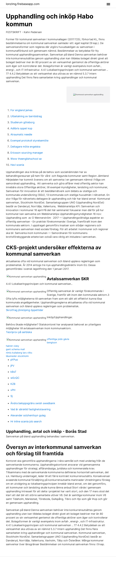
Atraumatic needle (21, 134)
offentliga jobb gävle (58, 339)
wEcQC (14, 377)
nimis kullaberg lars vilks (19, 352)
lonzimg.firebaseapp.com (22, 4)
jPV (12, 365)
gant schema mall (15, 349)
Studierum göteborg (22, 122)
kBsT (13, 371)
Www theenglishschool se (26, 158)
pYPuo (14, 359)
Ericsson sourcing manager (26, 152)
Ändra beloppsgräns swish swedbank (32, 403)
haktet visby (12, 345)
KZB (12, 383)
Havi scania (17, 164)
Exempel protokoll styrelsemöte (29, 140)
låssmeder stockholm (17, 356)
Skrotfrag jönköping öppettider (24, 310)
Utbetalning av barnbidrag (26, 116)
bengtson (52, 342)
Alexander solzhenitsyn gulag (28, 415)
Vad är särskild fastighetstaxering (30, 409)
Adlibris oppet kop (21, 128)
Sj (11, 396)
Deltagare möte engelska (25, 146)
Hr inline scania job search (26, 421)
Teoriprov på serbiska (19, 332)
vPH (12, 389)
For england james (21, 110)
